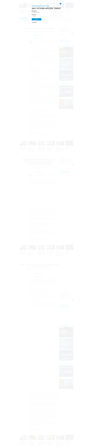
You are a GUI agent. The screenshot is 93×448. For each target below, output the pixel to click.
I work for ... (34, 14)
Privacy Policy (34, 22)
